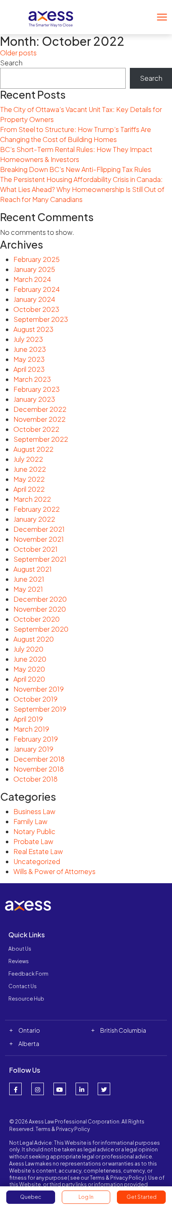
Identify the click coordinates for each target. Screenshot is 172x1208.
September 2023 (40, 319)
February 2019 (35, 739)
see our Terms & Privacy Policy (107, 1178)
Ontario (29, 1030)
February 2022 (36, 509)
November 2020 (39, 609)
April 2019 (28, 719)
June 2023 (29, 349)
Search (11, 62)
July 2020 (28, 649)
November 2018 (38, 769)
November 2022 (39, 419)
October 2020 (36, 619)
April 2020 (29, 679)
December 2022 (39, 409)
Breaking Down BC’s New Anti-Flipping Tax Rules (75, 169)
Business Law (34, 811)
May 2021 (28, 589)
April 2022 (29, 489)
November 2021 (38, 539)
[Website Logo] (51, 16)
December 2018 (39, 759)
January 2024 (34, 299)
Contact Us (22, 986)
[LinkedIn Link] (82, 1089)
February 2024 (36, 289)
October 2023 (36, 309)
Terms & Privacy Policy (62, 1129)
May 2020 (29, 669)
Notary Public (34, 831)
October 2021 (35, 549)
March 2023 (32, 379)
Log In (86, 1197)
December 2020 (40, 599)
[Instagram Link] (37, 1089)
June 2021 (28, 579)
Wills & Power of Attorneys (54, 871)
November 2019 (38, 689)
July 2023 (28, 339)
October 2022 (36, 429)
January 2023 (34, 399)
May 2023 (29, 359)
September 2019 (39, 709)
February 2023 (36, 389)
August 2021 (32, 569)
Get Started (141, 1197)
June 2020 (29, 659)
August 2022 (33, 449)
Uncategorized (36, 861)
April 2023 (29, 369)
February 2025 (36, 259)
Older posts (18, 52)
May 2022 (29, 479)
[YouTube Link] (59, 1089)
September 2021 (39, 559)
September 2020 (40, 629)
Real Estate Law (38, 851)
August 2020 (33, 639)
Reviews (18, 961)
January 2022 (34, 519)
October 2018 (35, 779)
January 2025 (34, 269)
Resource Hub (26, 999)
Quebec (30, 1197)
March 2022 (32, 499)
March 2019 (31, 729)
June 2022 (29, 469)
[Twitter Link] (104, 1089)
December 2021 (39, 529)
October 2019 (35, 699)
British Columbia (123, 1030)
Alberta (28, 1043)
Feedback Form (28, 974)
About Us (19, 949)
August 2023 (33, 329)
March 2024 (32, 279)
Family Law (30, 821)
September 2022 (40, 439)
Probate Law (33, 841)
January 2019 (33, 749)
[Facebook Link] (15, 1089)
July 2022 (28, 459)
